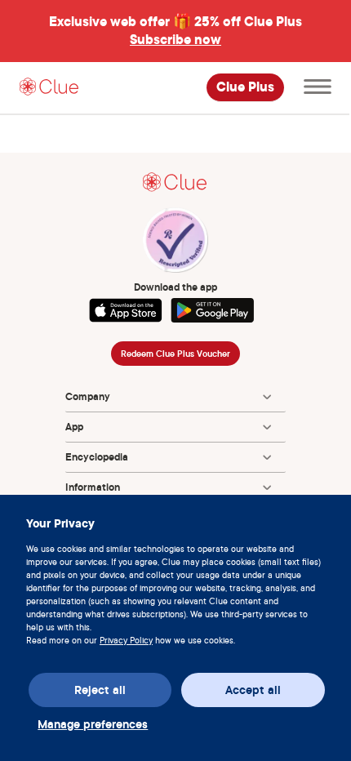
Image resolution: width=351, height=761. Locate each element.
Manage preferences (93, 724)
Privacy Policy (126, 640)
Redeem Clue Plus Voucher (175, 353)
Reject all (100, 690)
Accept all (253, 690)
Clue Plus (245, 87)
